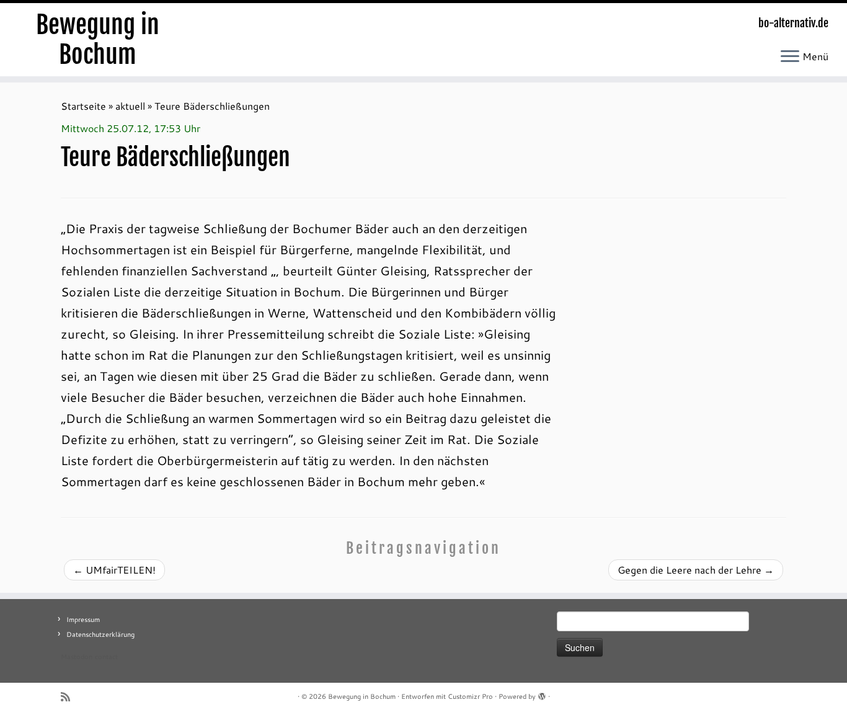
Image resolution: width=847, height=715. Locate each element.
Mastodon (76, 657)
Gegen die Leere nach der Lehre (696, 569)
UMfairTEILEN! (114, 569)
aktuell (130, 106)
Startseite (83, 106)
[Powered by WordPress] (542, 694)
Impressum (83, 619)
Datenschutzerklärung (100, 634)
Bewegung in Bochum (97, 39)
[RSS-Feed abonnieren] (69, 696)
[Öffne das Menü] (790, 57)
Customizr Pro (470, 696)
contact (106, 657)
